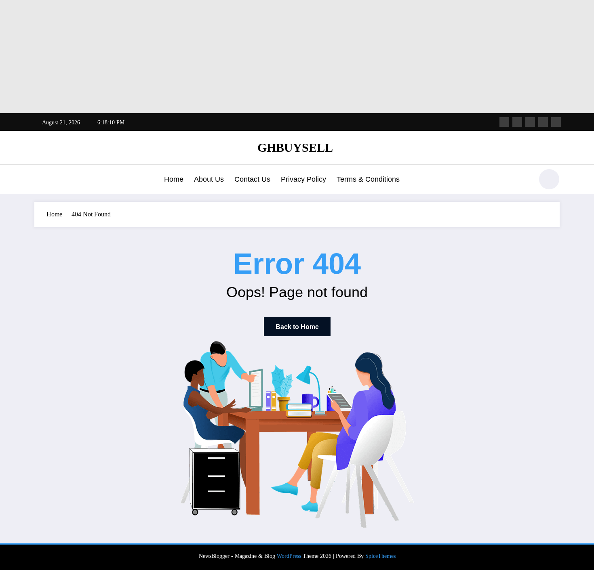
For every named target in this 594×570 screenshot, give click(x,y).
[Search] (523, 180)
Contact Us (252, 179)
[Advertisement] (242, 56)
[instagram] (543, 122)
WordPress (289, 556)
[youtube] (556, 122)
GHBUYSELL (295, 147)
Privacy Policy (303, 179)
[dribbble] (530, 122)
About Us (209, 179)
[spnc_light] (549, 179)
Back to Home (297, 326)
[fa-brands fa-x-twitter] (517, 122)
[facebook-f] (504, 122)
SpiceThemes (380, 556)
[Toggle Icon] (40, 180)
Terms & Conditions (368, 179)
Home (173, 179)
